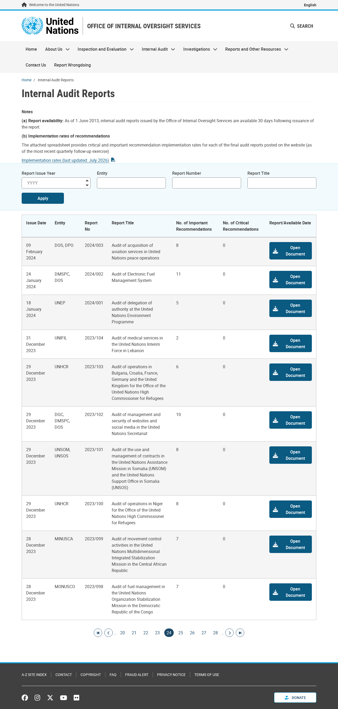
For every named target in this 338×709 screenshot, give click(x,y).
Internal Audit (153, 49)
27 (204, 633)
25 (180, 633)
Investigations (194, 49)
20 (122, 633)
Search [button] (304, 26)
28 (215, 633)
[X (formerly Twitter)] (50, 697)
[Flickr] (76, 697)
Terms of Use (206, 674)
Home (31, 49)
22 (146, 633)
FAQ (113, 674)
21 (134, 633)
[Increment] (87, 180)
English (310, 4)
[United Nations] (50, 26)
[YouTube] (63, 697)
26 (192, 633)
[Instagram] (37, 697)
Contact (63, 674)
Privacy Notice (171, 674)
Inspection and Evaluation (100, 49)
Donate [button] (298, 697)
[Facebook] (26, 697)
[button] (290, 250)
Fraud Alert (136, 674)
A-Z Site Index (34, 674)
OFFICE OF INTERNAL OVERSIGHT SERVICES (144, 26)
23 (157, 633)
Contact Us (36, 65)
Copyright (91, 674)
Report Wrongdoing (72, 65)
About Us (51, 49)
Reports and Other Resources (251, 49)
